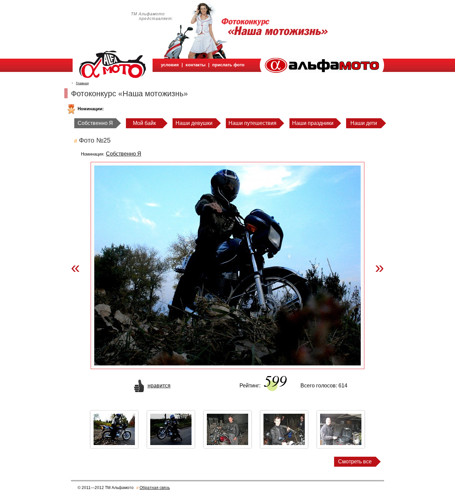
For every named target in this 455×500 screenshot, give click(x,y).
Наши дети (363, 123)
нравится (159, 385)
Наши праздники (312, 123)
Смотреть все (355, 461)
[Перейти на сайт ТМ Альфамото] (322, 71)
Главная (82, 83)
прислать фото (228, 64)
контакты (196, 64)
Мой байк (144, 123)
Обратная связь (155, 487)
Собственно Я (95, 123)
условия (170, 64)
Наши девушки (194, 123)
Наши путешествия (252, 123)
